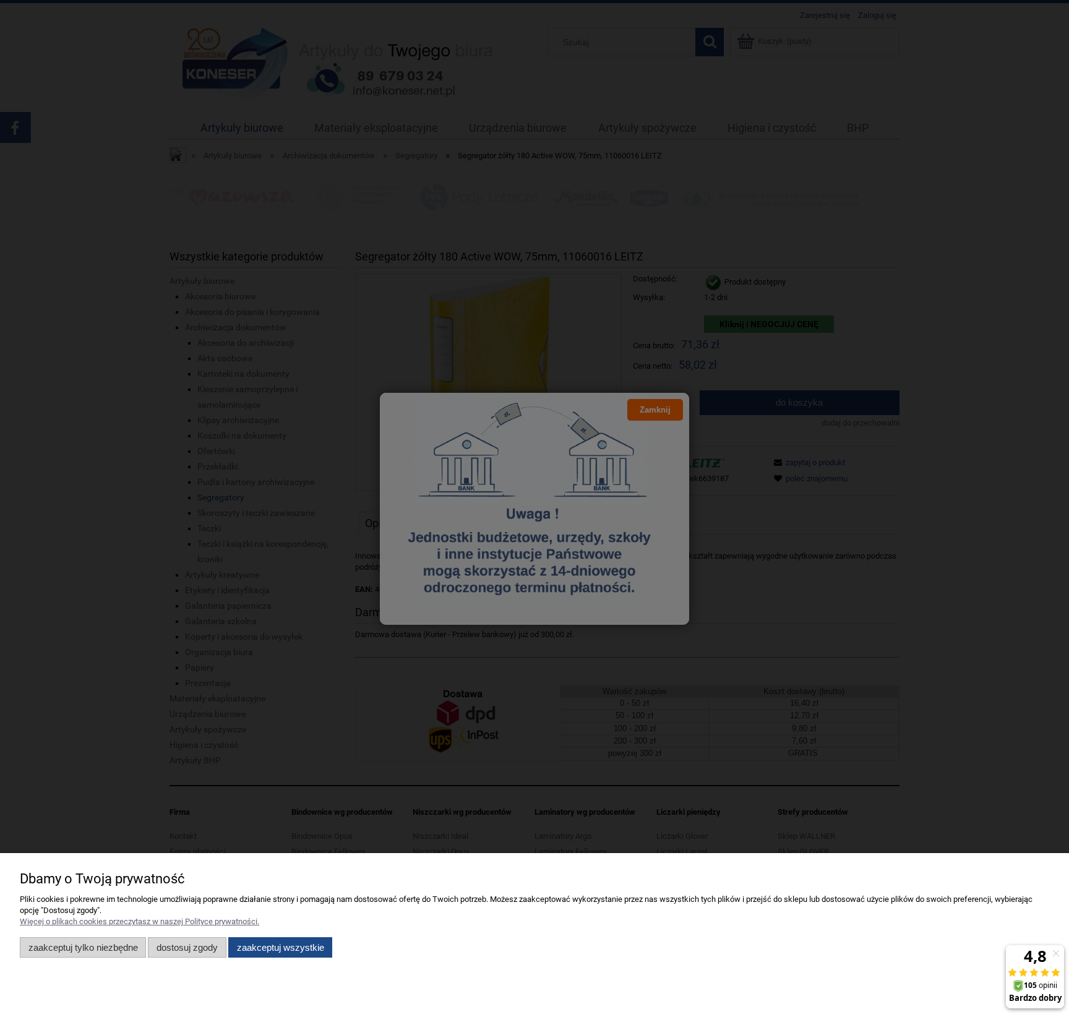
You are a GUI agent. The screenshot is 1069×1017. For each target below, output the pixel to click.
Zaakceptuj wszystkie (280, 947)
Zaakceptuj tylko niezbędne (83, 947)
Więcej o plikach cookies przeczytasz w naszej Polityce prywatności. (139, 921)
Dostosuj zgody (187, 947)
